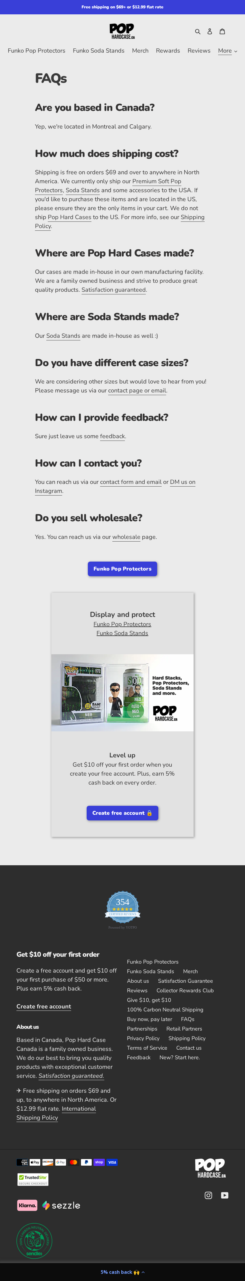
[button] (122, 1272)
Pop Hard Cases (69, 217)
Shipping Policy (187, 1038)
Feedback (139, 1057)
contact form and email (131, 482)
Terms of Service (147, 1047)
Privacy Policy (143, 1038)
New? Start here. (180, 1057)
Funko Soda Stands (122, 633)
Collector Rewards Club (185, 990)
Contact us (189, 1047)
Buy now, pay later (149, 1019)
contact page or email (137, 390)
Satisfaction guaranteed (114, 290)
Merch (190, 971)
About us (138, 981)
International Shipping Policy (56, 1113)
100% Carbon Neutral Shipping (165, 1009)
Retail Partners (184, 1028)
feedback (112, 436)
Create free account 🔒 (122, 813)
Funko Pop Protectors (122, 568)
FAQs (188, 1019)
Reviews (137, 990)
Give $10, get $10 (149, 1000)
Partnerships (142, 1028)
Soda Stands (83, 190)
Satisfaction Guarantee (185, 981)
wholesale (126, 537)
